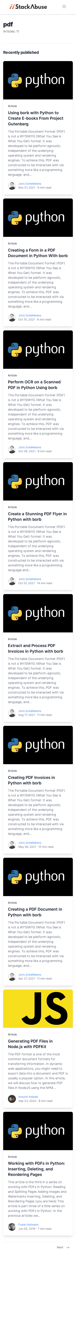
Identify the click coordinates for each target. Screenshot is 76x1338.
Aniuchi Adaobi (28, 1096)
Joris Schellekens (29, 183)
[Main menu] (64, 6)
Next (60, 1247)
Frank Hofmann (28, 1224)
